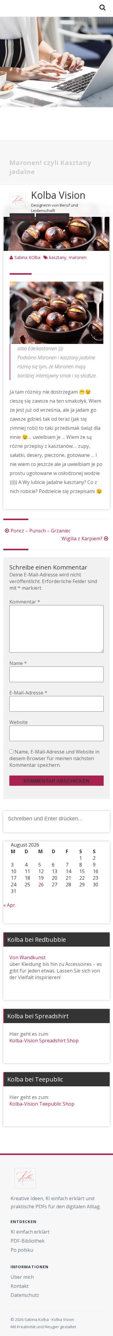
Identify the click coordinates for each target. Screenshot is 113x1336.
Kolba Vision (58, 195)
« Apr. (9, 905)
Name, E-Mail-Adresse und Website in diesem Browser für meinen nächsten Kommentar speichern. (54, 758)
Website (18, 722)
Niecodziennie (52, 217)
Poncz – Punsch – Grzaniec (41, 530)
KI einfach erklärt (30, 1231)
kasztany (57, 257)
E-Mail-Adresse (28, 692)
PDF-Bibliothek (28, 1241)
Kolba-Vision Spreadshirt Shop (44, 1040)
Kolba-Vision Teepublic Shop (41, 1103)
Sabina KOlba (27, 257)
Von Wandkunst (27, 957)
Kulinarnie (22, 217)
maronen (77, 257)
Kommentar (24, 601)
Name (18, 663)
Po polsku (22, 1250)
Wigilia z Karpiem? (81, 538)
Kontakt (20, 1286)
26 (41, 884)
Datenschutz (25, 1295)
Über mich (22, 1277)
